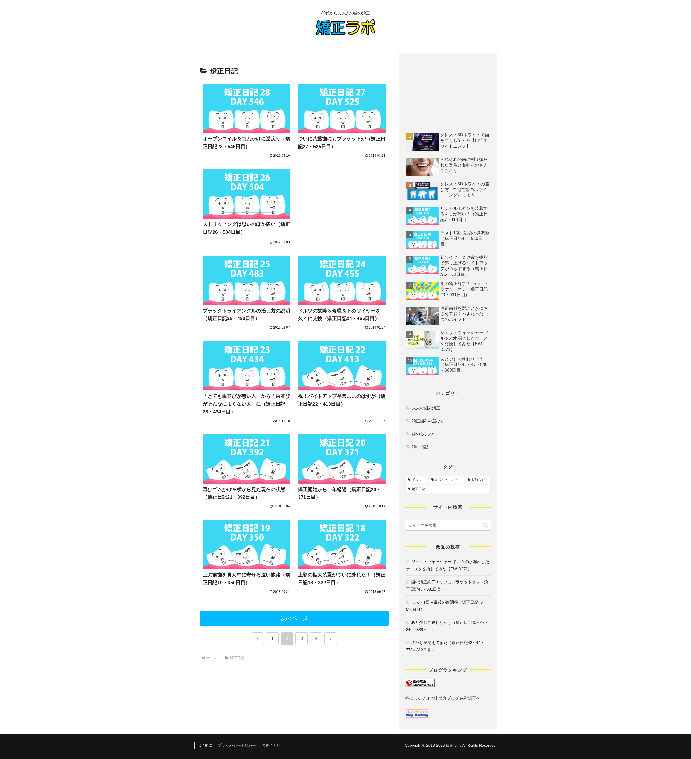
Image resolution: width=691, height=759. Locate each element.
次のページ (294, 618)
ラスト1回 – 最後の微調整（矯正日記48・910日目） (446, 606)
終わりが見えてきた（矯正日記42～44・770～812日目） (445, 646)
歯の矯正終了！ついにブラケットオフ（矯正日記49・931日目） (447, 585)
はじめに (204, 745)
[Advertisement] (342, 203)
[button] (485, 525)
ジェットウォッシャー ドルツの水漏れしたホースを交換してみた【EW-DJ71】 (447, 565)
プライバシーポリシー (237, 745)
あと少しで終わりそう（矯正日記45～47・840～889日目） (447, 626)
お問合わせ (271, 745)
